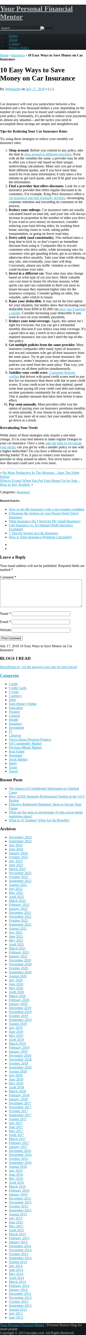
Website (5, 630)
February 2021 (19, 952)
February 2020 (19, 1000)
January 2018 (18, 1099)
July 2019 (15, 1028)
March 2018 (17, 1091)
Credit (13, 684)
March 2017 (17, 1139)
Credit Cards (17, 688)
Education (16, 708)
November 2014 (20, 1250)
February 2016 (19, 1190)
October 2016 (18, 1159)
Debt (12, 700)
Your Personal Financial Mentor (22, 1325)
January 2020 (18, 1004)
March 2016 (17, 1186)
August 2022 (18, 885)
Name (5, 613)
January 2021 (18, 956)
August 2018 (18, 1071)
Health (13, 720)
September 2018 (20, 1067)
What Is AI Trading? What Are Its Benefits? (39, 820)
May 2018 (16, 1083)
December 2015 (20, 1198)
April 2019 (16, 1039)
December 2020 (20, 960)
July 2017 (15, 1123)
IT (10, 731)
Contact (14, 44)
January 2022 (18, 909)
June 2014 (16, 1270)
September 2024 (20, 841)
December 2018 (20, 1055)
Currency (15, 696)
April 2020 (16, 992)
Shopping (15, 755)
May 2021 (16, 940)
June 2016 (16, 1174)
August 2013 (18, 1309)
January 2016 (18, 1194)
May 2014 (16, 1274)
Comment (8, 577)
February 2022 (19, 905)
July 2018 (15, 1075)
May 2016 (16, 1178)
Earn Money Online (23, 704)
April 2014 (16, 1278)
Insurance (18, 55)
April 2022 (16, 897)
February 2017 (19, 1143)
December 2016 (20, 1151)
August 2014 (18, 1262)
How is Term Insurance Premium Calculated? (40, 537)
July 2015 (15, 1218)
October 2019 (18, 1016)
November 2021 (20, 916)
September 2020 (20, 972)
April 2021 (16, 944)
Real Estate (16, 751)
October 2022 (18, 877)
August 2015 (18, 1214)
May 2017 (16, 1131)
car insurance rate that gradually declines (37, 198)
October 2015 (18, 1206)
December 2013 (20, 1294)
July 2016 (15, 1170)
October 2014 (18, 1254)
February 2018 (19, 1095)
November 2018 (20, 1059)
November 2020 (20, 964)
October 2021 (18, 920)
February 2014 (19, 1286)
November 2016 (20, 1155)
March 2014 (17, 1282)
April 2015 (16, 1230)
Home (13, 36)
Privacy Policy (19, 48)
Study (13, 763)
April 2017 (16, 1135)
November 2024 (20, 837)
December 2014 (20, 1246)
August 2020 (18, 976)
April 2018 (16, 1087)
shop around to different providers (47, 154)
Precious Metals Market (25, 747)
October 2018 (18, 1063)
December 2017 (20, 1103)
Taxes (13, 767)
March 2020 (17, 996)
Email (5, 622)
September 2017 (20, 1115)
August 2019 (18, 1024)
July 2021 (15, 932)
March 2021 (17, 948)
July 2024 (15, 845)
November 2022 (20, 873)
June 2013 (16, 1317)
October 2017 (18, 1111)
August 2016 (18, 1167)
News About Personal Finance (30, 739)
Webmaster (13, 89)
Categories (9, 675)
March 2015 (17, 1234)
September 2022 (20, 881)
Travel (13, 771)
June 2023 (16, 865)
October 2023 (18, 857)
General (14, 716)
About (13, 40)
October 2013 (18, 1301)
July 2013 (15, 1313)
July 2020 (15, 980)
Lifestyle (15, 735)
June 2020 (16, 984)
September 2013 (20, 1305)
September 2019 (20, 1020)
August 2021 (18, 928)
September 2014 (20, 1258)
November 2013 (20, 1297)
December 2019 (20, 1008)
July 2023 (15, 861)
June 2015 (16, 1222)
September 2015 (20, 1210)
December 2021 (20, 912)
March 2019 (17, 1043)
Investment (16, 727)
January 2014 (18, 1290)
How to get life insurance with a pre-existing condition (46, 509)
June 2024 (16, 849)
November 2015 (20, 1202)
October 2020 (18, 968)
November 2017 (20, 1107)
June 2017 (16, 1127)
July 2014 (15, 1266)
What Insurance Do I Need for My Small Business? (44, 521)
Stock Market (18, 759)
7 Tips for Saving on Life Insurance (33, 533)
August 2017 (18, 1119)
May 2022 (16, 893)
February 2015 (19, 1238)
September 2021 (20, 924)
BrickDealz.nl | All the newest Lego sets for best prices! (38, 667)
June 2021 (16, 936)
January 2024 (18, 853)
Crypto (14, 692)
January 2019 (18, 1051)
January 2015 (18, 1242)
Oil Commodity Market (25, 743)
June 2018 (16, 1079)
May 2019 (16, 1036)
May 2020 (16, 988)
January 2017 (18, 1147)
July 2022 (15, 889)
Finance (14, 712)
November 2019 (20, 1012)
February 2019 (19, 1047)
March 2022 (17, 901)
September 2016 (20, 1163)
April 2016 (16, 1182)
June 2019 (16, 1032)
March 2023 (17, 869)
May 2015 (16, 1226)
